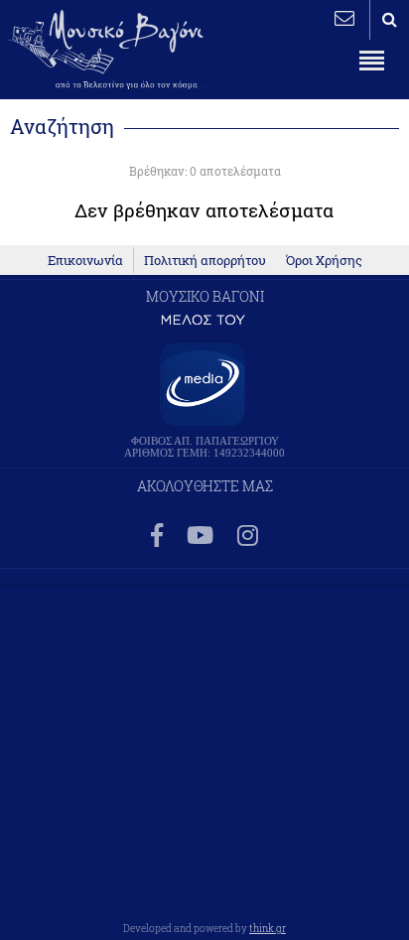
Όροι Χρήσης (324, 260)
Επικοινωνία (85, 260)
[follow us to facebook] (157, 536)
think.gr (267, 928)
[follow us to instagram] (247, 536)
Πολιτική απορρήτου (205, 260)
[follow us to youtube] (200, 536)
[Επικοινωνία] (344, 18)
